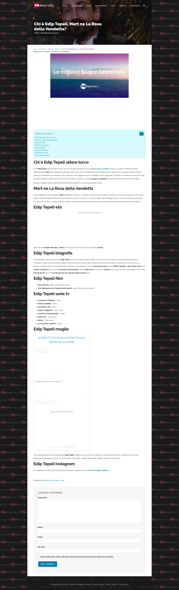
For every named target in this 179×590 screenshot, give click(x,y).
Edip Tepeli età (40, 142)
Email (40, 537)
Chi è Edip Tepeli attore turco (45, 137)
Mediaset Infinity (53, 49)
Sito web (41, 547)
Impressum (123, 584)
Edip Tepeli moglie (41, 153)
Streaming (42, 49)
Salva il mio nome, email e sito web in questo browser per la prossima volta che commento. (77, 557)
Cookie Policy (98, 584)
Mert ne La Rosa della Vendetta (46, 140)
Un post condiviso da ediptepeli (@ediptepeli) (61, 446)
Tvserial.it (44, 5)
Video (62, 480)
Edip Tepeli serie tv (41, 150)
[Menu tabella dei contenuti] (141, 134)
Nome (41, 527)
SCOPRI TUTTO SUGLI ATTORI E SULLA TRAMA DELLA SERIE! (61, 339)
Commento (43, 498)
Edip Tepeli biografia (42, 145)
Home (36, 49)
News (58, 480)
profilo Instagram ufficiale (98, 470)
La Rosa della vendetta (99, 169)
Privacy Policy (111, 584)
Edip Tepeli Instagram (42, 155)
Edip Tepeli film (40, 148)
